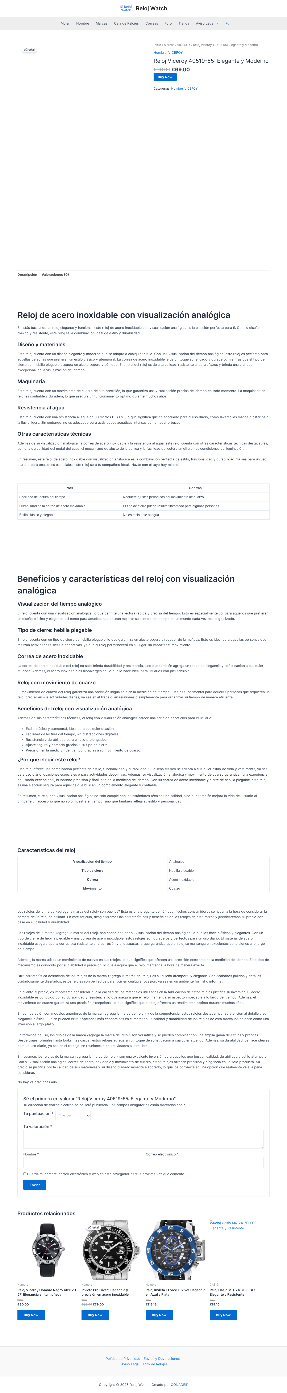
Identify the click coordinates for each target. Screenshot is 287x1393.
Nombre (31, 1154)
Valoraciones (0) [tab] (55, 274)
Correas (151, 23)
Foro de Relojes (155, 1364)
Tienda (184, 23)
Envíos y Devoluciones (162, 1358)
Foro (168, 23)
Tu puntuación (38, 1113)
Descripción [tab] (27, 274)
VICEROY (183, 45)
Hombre (82, 23)
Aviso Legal (205, 23)
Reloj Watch (151, 8)
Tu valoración (37, 1126)
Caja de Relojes (126, 23)
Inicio (157, 45)
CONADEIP (179, 1385)
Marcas (101, 23)
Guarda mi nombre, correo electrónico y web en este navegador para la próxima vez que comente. (106, 1174)
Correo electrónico (162, 1154)
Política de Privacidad (123, 1358)
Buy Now (165, 77)
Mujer (65, 23)
